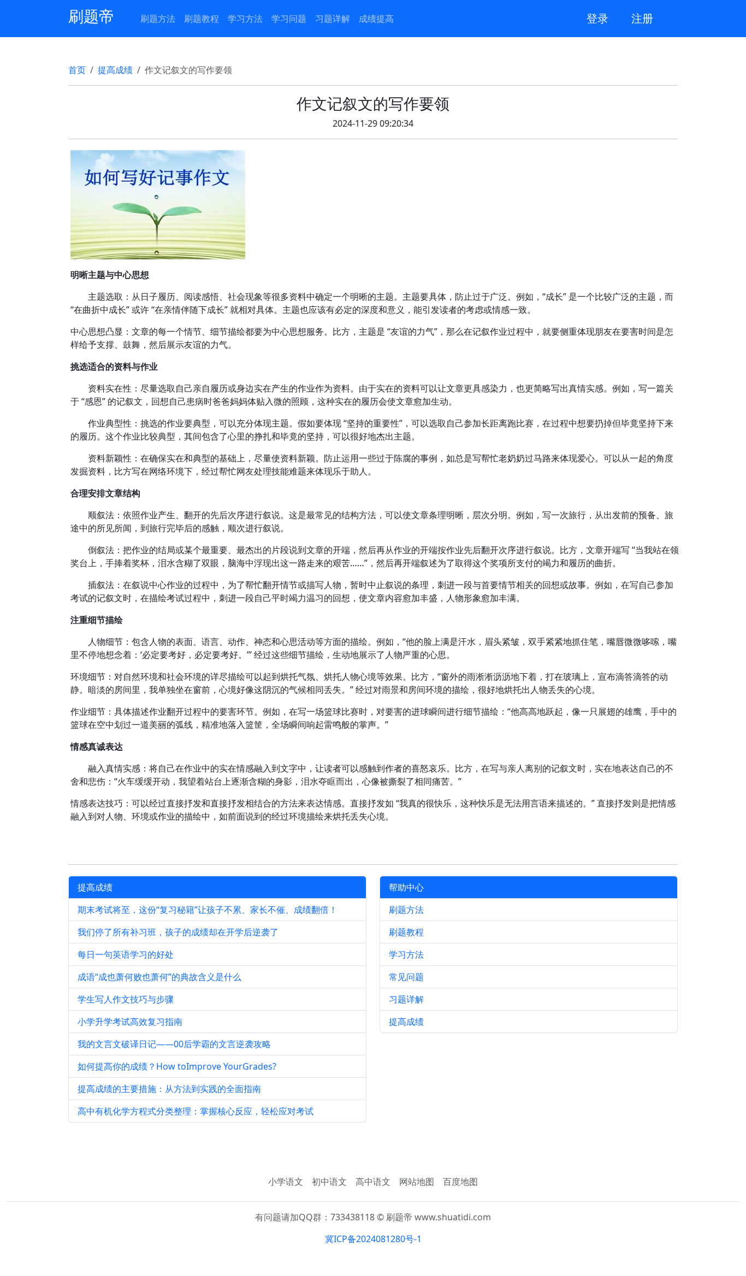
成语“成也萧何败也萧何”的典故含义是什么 (159, 977)
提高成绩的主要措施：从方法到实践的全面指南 (169, 1089)
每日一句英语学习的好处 (126, 954)
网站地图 (416, 1182)
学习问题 (288, 19)
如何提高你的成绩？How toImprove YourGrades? (177, 1066)
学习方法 (245, 19)
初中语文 (329, 1182)
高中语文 (373, 1182)
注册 (642, 18)
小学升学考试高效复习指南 (130, 1022)
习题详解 (332, 19)
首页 (77, 70)
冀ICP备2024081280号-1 (373, 1239)
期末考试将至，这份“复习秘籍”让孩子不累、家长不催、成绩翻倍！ (208, 910)
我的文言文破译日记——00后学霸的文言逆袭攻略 (174, 1044)
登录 (597, 18)
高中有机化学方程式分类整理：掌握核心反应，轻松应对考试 (195, 1111)
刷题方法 (157, 19)
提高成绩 (115, 70)
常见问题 (406, 977)
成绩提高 (376, 19)
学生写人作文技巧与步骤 (126, 999)
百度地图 (460, 1182)
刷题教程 (201, 19)
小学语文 (285, 1182)
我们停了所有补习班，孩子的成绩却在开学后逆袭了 (178, 932)
